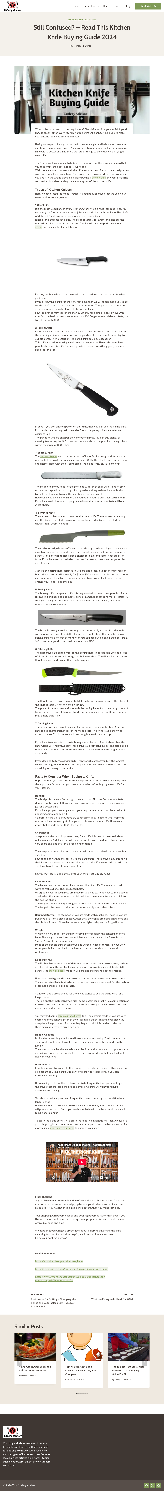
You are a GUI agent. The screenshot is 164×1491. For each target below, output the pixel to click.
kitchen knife (99, 177)
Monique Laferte (82, 45)
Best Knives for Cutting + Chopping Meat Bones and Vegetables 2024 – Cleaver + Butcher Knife (54, 1300)
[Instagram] (158, 1485)
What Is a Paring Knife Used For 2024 (112, 1297)
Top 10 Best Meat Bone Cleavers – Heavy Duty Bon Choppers (80, 1370)
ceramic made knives (69, 1016)
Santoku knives (48, 456)
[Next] (144, 1362)
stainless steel (57, 970)
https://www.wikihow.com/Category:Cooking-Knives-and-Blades (71, 1269)
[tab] (77, 1393)
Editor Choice (77, 19)
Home (75, 6)
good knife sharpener (62, 1128)
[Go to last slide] (19, 1362)
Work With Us (148, 6)
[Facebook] (146, 1485)
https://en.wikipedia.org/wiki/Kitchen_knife (59, 1261)
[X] (152, 1485)
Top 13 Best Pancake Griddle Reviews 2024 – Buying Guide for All (128, 1370)
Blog (127, 6)
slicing (38, 227)
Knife (106, 6)
